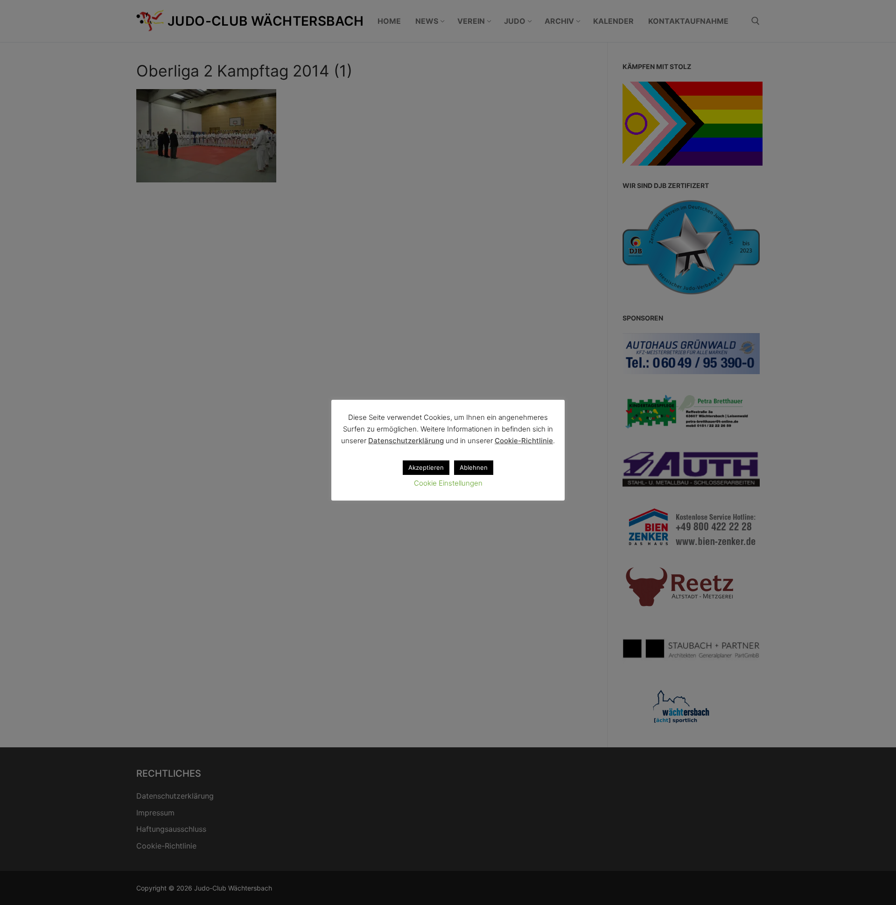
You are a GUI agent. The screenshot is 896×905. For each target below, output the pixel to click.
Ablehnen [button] (474, 467)
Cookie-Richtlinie (524, 440)
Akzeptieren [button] (426, 467)
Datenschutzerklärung (406, 440)
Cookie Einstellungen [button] (448, 483)
